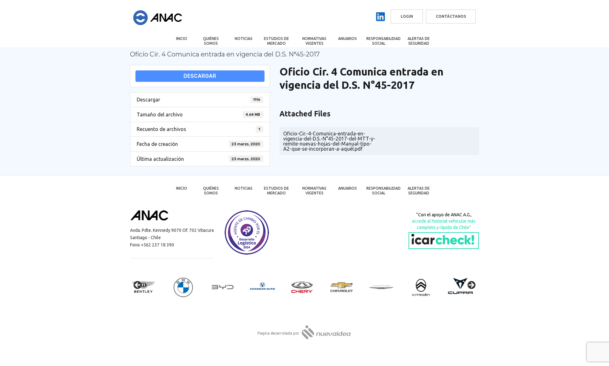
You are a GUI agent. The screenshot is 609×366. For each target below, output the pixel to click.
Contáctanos (451, 16)
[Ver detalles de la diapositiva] (149, 287)
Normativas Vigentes (314, 40)
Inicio (181, 38)
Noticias (243, 38)
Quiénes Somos (211, 40)
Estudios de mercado (276, 40)
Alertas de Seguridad (419, 40)
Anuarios (347, 38)
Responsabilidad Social (383, 40)
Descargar (200, 76)
